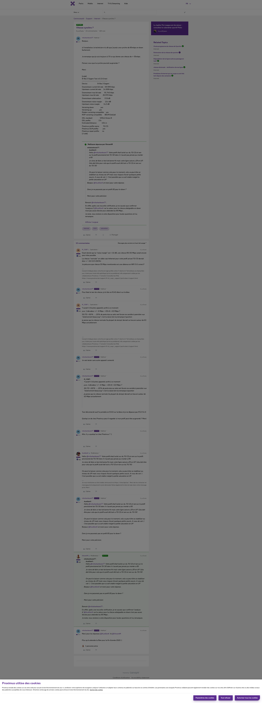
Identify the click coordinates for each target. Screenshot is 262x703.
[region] (131, 691)
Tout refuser (225, 698)
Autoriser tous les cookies (247, 698)
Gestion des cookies (96, 690)
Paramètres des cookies (205, 698)
